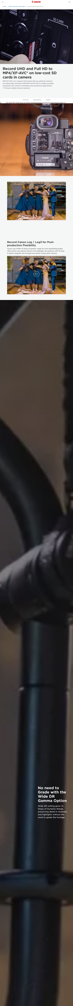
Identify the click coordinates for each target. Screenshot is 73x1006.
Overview (25, 99)
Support (48, 99)
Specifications (37, 99)
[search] (2, 2)
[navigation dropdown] (69, 2)
